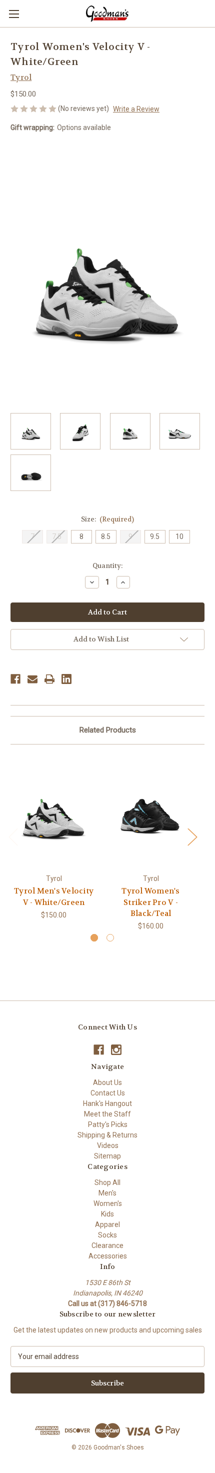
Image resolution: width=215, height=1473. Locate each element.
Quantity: (107, 566)
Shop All (107, 1182)
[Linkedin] (67, 679)
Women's (108, 1204)
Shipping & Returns (108, 1135)
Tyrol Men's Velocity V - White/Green (54, 897)
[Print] (49, 679)
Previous (13, 837)
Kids (107, 1214)
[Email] (33, 679)
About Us (107, 1082)
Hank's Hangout (107, 1104)
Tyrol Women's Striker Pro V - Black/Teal (151, 902)
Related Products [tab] (108, 730)
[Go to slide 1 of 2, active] (94, 938)
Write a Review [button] (136, 109)
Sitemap (107, 1156)
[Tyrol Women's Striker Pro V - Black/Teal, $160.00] (150, 811)
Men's (107, 1193)
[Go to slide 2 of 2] (110, 938)
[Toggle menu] (14, 14)
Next (192, 837)
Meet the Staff (107, 1114)
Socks (107, 1235)
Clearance (108, 1246)
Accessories (107, 1256)
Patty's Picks (108, 1124)
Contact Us (107, 1093)
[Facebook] (15, 679)
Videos (107, 1146)
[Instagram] (116, 1049)
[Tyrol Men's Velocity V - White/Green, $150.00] (54, 811)
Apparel (107, 1224)
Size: (107, 519)
